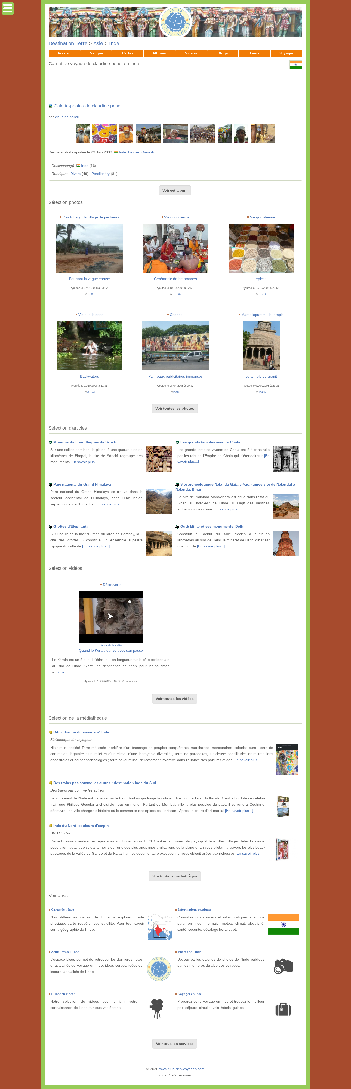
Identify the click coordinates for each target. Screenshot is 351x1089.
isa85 (91, 294)
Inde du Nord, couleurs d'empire (81, 826)
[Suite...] (62, 672)
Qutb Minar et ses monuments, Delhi (212, 526)
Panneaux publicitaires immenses (175, 376)
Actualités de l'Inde (65, 952)
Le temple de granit (261, 376)
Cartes (127, 53)
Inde (114, 43)
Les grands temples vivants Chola (210, 442)
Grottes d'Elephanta (70, 526)
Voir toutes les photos (174, 408)
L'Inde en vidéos (63, 994)
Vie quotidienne (176, 217)
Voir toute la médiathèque (174, 876)
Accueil (64, 53)
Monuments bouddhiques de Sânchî (85, 442)
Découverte (112, 585)
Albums (159, 53)
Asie (98, 43)
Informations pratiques (194, 909)
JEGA (177, 294)
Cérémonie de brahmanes (175, 279)
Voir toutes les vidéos (175, 698)
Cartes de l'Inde (62, 909)
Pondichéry (100, 174)
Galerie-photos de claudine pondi (88, 105)
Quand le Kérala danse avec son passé (111, 650)
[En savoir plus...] (85, 462)
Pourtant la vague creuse (89, 279)
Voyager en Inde (190, 994)
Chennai (176, 315)
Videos (191, 53)
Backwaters (89, 376)
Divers (75, 174)
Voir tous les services (174, 1043)
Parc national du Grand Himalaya (82, 484)
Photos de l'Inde (189, 952)
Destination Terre (68, 43)
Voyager (286, 53)
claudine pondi (67, 117)
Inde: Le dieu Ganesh (136, 152)
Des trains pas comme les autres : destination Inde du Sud (104, 783)
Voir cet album (174, 190)
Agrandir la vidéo (111, 645)
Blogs (223, 53)
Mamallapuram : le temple (262, 315)
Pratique (96, 53)
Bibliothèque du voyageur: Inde (81, 732)
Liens (255, 53)
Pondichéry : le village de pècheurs (90, 217)
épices (261, 279)
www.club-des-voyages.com (182, 1069)
